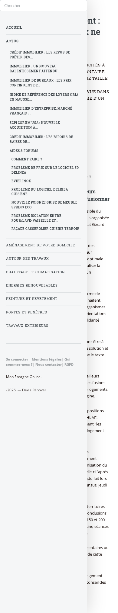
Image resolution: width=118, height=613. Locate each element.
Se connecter (17, 359)
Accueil (14, 27)
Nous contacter (48, 364)
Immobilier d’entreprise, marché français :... (41, 111)
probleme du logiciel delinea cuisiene (39, 192)
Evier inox (21, 181)
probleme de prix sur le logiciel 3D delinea (45, 170)
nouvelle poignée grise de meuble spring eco (44, 205)
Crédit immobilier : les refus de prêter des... (40, 54)
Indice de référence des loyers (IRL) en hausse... (44, 97)
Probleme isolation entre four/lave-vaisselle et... (36, 218)
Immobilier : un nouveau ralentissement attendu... (35, 68)
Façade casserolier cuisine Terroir (45, 229)
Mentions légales (47, 359)
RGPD (69, 364)
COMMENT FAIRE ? (26, 159)
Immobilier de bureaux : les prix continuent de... (41, 83)
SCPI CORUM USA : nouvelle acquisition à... (35, 125)
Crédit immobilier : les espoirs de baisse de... (41, 139)
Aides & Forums (24, 151)
